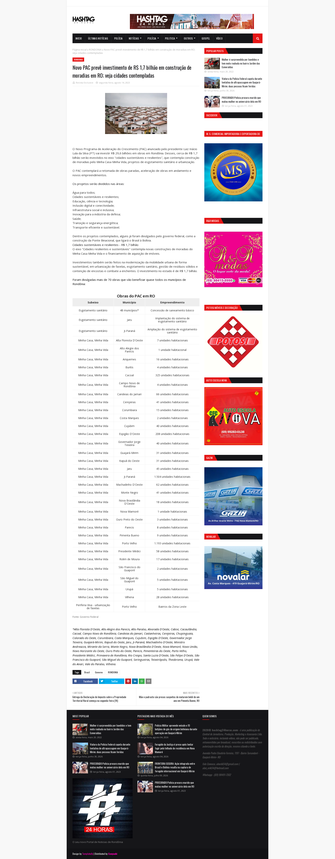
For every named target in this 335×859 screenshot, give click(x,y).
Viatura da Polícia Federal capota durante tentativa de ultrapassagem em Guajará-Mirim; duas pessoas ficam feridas (242, 82)
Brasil (87, 672)
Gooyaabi (112, 853)
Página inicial (80, 49)
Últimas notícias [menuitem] (98, 38)
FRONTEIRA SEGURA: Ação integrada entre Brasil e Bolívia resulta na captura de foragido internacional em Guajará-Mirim (175, 767)
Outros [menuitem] (188, 38)
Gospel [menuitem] (206, 38)
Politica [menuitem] (170, 38)
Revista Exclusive (84, 82)
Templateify (87, 853)
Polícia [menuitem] (118, 38)
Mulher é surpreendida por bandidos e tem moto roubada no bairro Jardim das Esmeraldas (241, 63)
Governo (99, 672)
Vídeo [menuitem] (219, 38)
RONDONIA (95, 49)
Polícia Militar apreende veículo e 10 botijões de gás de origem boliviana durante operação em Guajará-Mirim (176, 729)
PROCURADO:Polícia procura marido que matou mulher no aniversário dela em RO (241, 99)
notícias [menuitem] (134, 38)
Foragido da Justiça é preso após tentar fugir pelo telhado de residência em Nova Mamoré (175, 748)
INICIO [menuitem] (78, 38)
